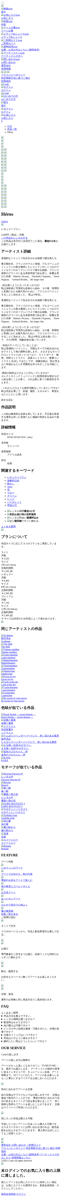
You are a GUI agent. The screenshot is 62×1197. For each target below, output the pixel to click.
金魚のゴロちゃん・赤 (13, 754)
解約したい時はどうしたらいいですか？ (25, 1041)
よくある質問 (8, 526)
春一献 (4, 791)
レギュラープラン (16, 477)
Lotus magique (8, 657)
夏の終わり (7, 830)
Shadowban (6, 674)
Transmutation (8, 668)
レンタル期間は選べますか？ (19, 1019)
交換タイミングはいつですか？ (20, 1035)
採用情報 (6, 68)
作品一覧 (12, 129)
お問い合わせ (18, 1145)
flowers (4, 785)
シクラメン (7, 732)
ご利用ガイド (33, 1145)
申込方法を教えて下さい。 (18, 1016)
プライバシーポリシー (13, 75)
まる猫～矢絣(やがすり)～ (15, 748)
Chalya (4, 221)
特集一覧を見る (9, 914)
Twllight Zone (8, 818)
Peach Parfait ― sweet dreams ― (17, 717)
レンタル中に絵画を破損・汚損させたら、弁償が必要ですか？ (30, 1030)
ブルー (10, 492)
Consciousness (8, 690)
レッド (10, 499)
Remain (5, 848)
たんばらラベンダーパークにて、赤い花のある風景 (29, 742)
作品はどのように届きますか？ (20, 1038)
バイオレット (14, 502)
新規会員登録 (8, 1194)
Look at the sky (8, 684)
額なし (10, 483)
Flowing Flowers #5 (10, 779)
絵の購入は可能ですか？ (17, 1025)
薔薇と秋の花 (8, 800)
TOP (9, 126)
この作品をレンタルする (14, 238)
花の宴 (4, 824)
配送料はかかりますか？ (17, 1022)
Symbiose (6, 641)
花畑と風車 (7, 723)
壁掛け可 (12, 505)
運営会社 (6, 65)
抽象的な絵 (13, 480)
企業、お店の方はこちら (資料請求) (20, 1154)
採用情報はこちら (21, 1157)
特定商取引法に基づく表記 (15, 78)
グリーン (12, 496)
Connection (6, 695)
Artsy (9, 486)
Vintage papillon (9, 652)
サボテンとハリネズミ (13, 812)
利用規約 (6, 81)
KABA (4, 760)
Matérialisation (8, 663)
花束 (3, 836)
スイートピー (8, 843)
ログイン (21, 1194)
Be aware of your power (12, 701)
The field (5, 646)
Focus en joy (7, 679)
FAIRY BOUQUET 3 (11, 806)
